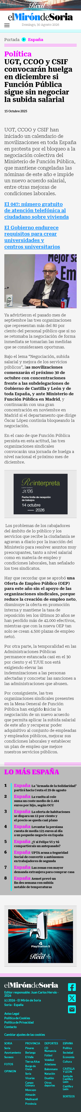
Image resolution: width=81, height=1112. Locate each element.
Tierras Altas (32, 1061)
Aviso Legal (11, 1013)
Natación (49, 1073)
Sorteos (69, 1096)
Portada (11, 39)
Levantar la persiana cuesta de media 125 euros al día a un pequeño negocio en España (38, 831)
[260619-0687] (41, 493)
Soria (8, 1043)
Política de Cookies (17, 1018)
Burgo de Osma (30, 1068)
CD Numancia (50, 1050)
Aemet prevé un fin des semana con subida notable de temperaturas (35, 883)
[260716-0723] (40, 936)
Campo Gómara (30, 1084)
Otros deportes (49, 1084)
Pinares (29, 1048)
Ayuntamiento (12, 1052)
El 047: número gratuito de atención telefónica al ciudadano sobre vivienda (36, 211)
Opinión (10, 1071)
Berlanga (30, 1052)
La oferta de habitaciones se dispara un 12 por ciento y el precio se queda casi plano (42, 816)
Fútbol (48, 1055)
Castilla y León (69, 1070)
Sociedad (68, 1052)
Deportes (51, 1043)
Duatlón (49, 1078)
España (35, 39)
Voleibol (49, 1060)
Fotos (8, 1064)
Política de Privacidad (19, 1022)
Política (18, 54)
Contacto (10, 1027)
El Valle (29, 1057)
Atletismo (50, 1064)
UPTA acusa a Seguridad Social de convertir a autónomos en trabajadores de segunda (41, 857)
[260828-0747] (40, 5)
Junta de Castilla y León (68, 1079)
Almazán (30, 1094)
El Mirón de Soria (40, 18)
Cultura (67, 1061)
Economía (68, 1057)
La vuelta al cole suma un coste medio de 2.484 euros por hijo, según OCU (36, 801)
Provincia (32, 1043)
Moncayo (30, 1090)
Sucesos (8, 1057)
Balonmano (51, 1069)
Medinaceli (31, 1099)
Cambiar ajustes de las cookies (24, 1034)
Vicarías (30, 1078)
